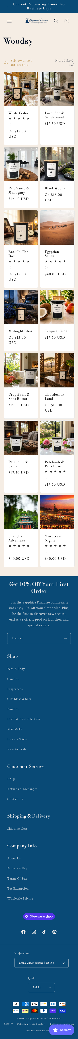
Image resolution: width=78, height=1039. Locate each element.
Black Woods (55, 189)
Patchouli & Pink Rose (54, 464)
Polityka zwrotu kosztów (31, 1024)
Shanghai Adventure (17, 538)
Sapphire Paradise (36, 1018)
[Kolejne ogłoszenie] (71, 7)
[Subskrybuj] (65, 638)
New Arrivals (16, 749)
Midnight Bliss (20, 331)
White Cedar (18, 113)
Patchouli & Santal (18, 464)
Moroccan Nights (53, 538)
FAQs (11, 779)
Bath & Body (16, 669)
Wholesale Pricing (20, 898)
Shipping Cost (17, 829)
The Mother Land (54, 397)
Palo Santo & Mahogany (19, 191)
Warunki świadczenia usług (41, 1030)
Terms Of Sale (17, 878)
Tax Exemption (18, 888)
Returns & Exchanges (22, 789)
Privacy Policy (17, 868)
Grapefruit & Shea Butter (19, 397)
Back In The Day (18, 254)
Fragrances (15, 689)
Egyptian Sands (52, 254)
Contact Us (15, 799)
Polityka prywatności (62, 1024)
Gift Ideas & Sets (19, 699)
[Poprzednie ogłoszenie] (8, 7)
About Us (14, 858)
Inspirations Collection (23, 719)
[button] (9, 21)
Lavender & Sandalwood (54, 115)
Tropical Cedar (57, 331)
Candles (12, 679)
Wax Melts (14, 729)
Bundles (12, 709)
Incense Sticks (17, 739)
